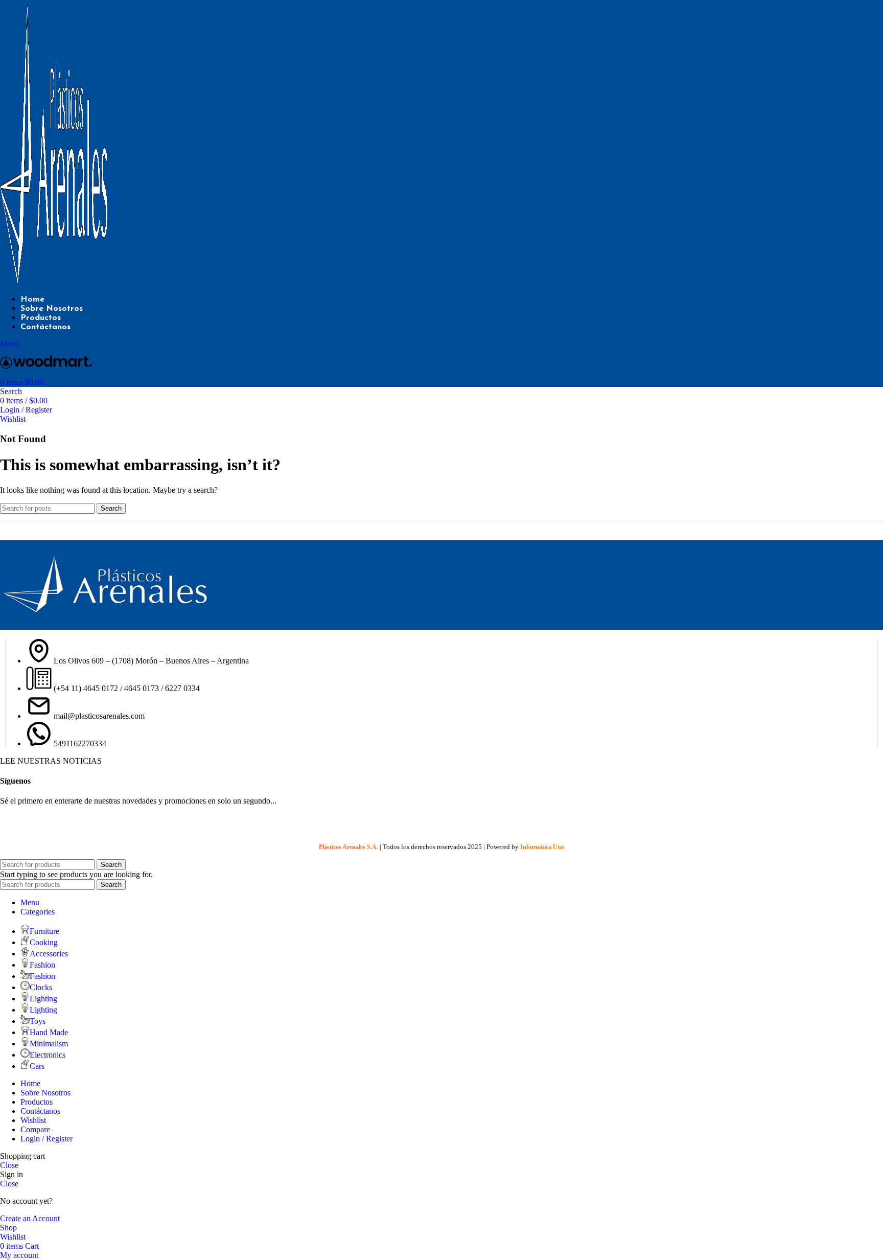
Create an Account (30, 1218)
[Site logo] (53, 281)
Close (9, 1165)
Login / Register (46, 1138)
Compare (35, 1129)
